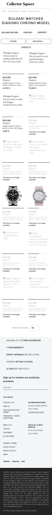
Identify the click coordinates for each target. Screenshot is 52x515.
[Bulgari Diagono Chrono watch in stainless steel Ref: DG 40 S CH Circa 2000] (13, 62)
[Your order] (45, 4)
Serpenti (42, 32)
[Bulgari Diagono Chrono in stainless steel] (39, 105)
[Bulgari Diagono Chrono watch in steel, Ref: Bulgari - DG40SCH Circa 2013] (13, 105)
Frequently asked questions (11, 417)
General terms (10, 443)
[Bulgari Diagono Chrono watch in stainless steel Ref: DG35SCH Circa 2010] (39, 196)
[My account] (49, 4)
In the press (8, 436)
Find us (6, 406)
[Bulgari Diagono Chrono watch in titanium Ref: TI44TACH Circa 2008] (39, 287)
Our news (7, 432)
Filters (13, 41)
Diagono (27, 32)
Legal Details (9, 447)
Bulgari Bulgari (10, 32)
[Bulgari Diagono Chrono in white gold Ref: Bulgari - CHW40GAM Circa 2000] (39, 150)
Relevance (37, 41)
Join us (6, 429)
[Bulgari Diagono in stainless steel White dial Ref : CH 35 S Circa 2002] (13, 287)
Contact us (8, 403)
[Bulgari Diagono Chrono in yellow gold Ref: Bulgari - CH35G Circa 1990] (13, 150)
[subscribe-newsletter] (47, 388)
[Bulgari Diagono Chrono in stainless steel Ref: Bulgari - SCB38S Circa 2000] (13, 196)
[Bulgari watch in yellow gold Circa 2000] (13, 242)
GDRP (5, 454)
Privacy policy (9, 451)
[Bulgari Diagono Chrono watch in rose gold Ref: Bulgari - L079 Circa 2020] (39, 62)
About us (7, 425)
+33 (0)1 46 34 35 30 (36, 412)
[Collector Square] (20, 4)
